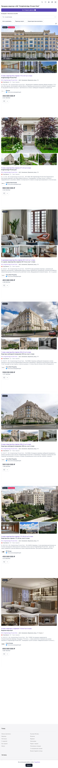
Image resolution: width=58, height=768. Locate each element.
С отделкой (4, 741)
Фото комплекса (6, 21)
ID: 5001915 (4, 637)
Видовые (32, 738)
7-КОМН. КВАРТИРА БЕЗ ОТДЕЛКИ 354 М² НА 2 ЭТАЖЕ (16, 352)
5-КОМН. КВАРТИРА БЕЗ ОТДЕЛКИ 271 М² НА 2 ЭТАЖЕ (16, 168)
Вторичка (32, 736)
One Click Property (11, 274)
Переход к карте (19, 21)
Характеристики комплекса (35, 21)
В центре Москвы (34, 733)
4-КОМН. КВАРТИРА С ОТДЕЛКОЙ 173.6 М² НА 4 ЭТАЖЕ (16, 628)
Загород (4, 755)
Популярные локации (35, 746)
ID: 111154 (4, 176)
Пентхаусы (4, 738)
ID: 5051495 (4, 84)
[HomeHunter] (3, 2)
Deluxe (3, 746)
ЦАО (20, 80)
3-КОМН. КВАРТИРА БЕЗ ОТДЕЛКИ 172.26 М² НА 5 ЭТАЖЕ (17, 536)
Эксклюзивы (33, 741)
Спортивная (6, 82)
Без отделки (4, 743)
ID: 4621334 (4, 545)
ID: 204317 (4, 453)
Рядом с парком (34, 743)
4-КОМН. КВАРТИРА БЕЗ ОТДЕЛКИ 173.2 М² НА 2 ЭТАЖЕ (16, 76)
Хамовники (24, 80)
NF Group (8, 551)
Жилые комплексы (6, 733)
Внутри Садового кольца (36, 751)
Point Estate (9, 643)
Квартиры (4, 736)
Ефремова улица (32, 80)
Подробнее (37, 762)
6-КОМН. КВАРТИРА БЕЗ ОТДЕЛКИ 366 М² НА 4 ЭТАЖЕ (16, 444)
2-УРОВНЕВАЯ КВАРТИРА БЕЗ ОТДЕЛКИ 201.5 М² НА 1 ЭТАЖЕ (18, 260)
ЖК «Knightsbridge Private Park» (9, 80)
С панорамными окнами (36, 748)
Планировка (9, 58)
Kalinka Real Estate (11, 182)
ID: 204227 (4, 268)
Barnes (8, 90)
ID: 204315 (4, 361)
